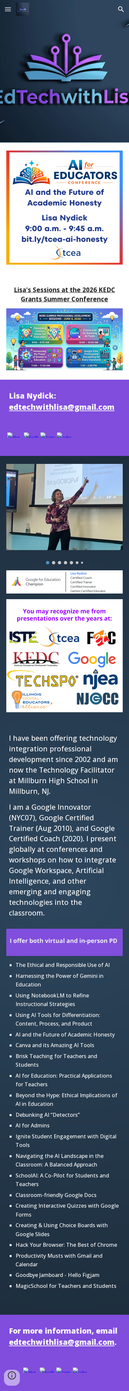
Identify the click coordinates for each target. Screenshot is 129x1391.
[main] (64, 294)
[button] (8, 9)
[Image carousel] (64, 514)
